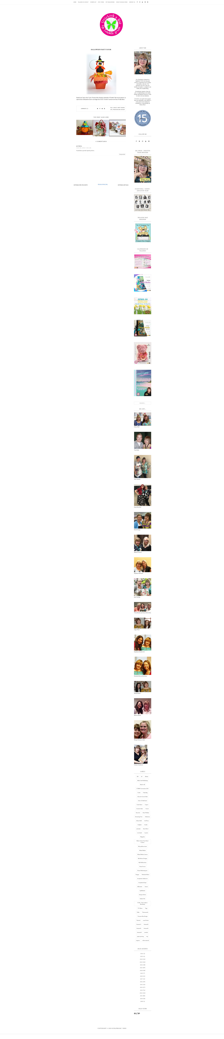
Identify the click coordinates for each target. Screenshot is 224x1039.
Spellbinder (142, 890)
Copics (146, 804)
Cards (139, 792)
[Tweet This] (98, 109)
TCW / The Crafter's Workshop (142, 903)
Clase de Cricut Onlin (142, 796)
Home (75, 2)
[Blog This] (104, 109)
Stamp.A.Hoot (142, 894)
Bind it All (142, 784)
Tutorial (138, 920)
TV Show (140, 908)
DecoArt (138, 813)
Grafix (145, 825)
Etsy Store (101, 2)
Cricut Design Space (121, 2)
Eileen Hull (139, 821)
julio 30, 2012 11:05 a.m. (83, 148)
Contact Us (132, 2)
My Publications (110, 2)
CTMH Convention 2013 (142, 788)
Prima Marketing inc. (142, 870)
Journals (138, 829)
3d (141, 776)
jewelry (146, 932)
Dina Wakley (146, 813)
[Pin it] (102, 109)
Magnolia (142, 837)
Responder (122, 154)
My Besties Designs (142, 858)
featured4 (146, 928)
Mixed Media (142, 850)
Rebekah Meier (145, 874)
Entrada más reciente (81, 185)
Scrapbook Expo (142, 882)
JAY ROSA (79, 146)
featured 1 (138, 924)
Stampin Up (93, 2)
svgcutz (138, 940)
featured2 (146, 924)
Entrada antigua (123, 185)
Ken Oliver (145, 829)
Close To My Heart (142, 800)
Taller (138, 912)
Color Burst (139, 804)
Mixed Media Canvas (142, 854)
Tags (146, 908)
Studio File (142, 898)
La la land (139, 833)
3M (137, 776)
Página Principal (103, 184)
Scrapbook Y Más (111, 1037)
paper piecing (140, 936)
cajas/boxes (146, 920)
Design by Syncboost (121, 1037)
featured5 (139, 932)
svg (111, 109)
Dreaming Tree (138, 817)
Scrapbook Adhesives (142, 878)
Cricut (115, 107)
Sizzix (146, 886)
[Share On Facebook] (100, 109)
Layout (146, 833)
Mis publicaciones (142, 846)
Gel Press (146, 821)
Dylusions (147, 817)
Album (146, 776)
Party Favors (121, 107)
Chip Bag (145, 792)
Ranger (137, 874)
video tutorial (145, 940)
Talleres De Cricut (83, 2)
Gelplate (140, 825)
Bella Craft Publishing (142, 780)
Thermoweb (145, 912)
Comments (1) (84, 108)
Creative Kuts (139, 808)
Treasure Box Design (119, 109)
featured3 (139, 928)
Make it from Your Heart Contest (142, 841)
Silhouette (139, 886)
